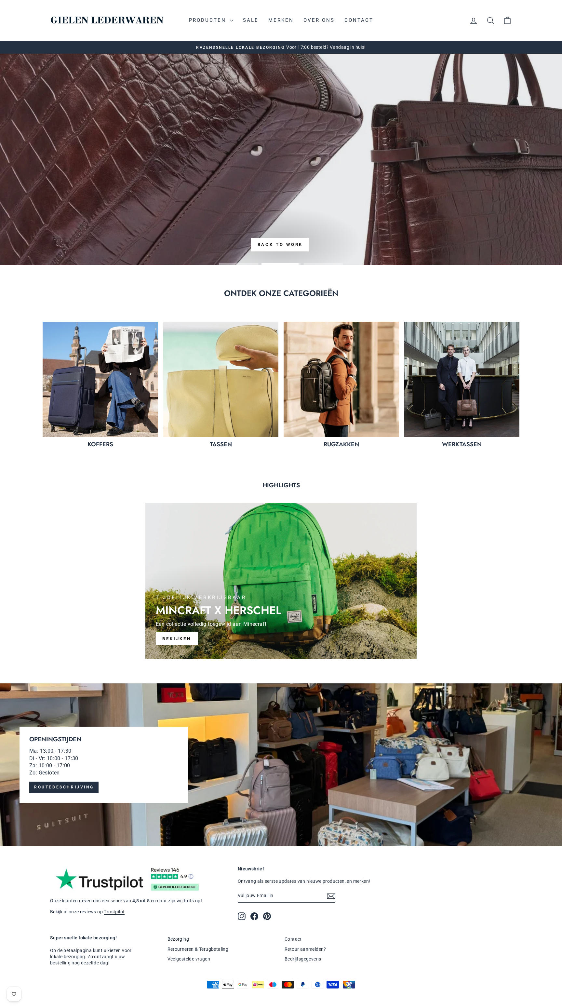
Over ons (319, 20)
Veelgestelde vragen (188, 958)
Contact (358, 20)
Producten (208, 20)
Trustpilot (114, 911)
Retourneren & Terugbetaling (198, 949)
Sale (251, 20)
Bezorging (178, 939)
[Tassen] (221, 379)
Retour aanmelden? (305, 949)
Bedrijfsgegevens (303, 958)
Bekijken (176, 638)
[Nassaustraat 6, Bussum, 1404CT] (281, 764)
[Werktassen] (462, 379)
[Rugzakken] (341, 379)
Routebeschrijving (64, 787)
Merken (281, 20)
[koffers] (100, 379)
